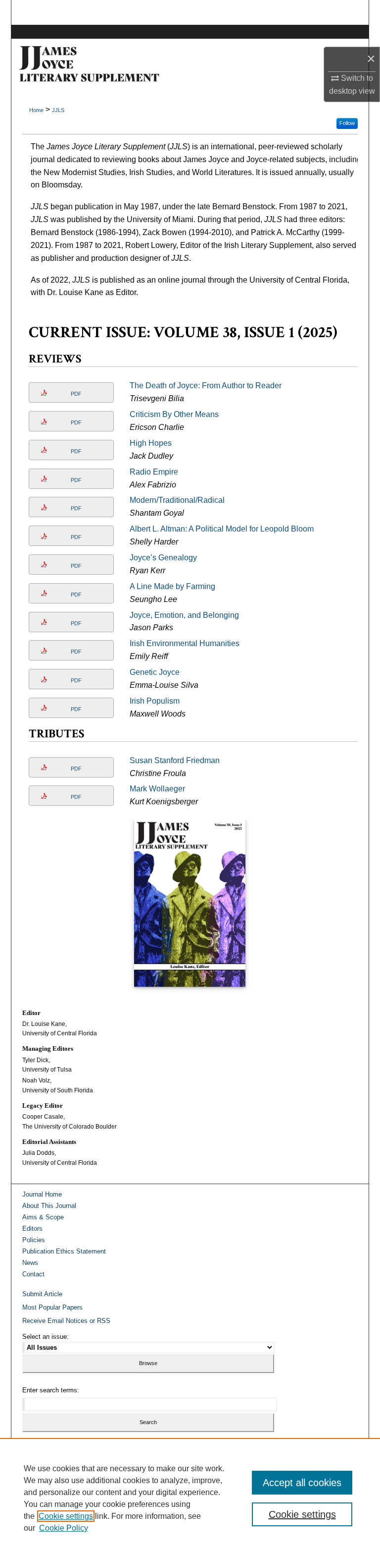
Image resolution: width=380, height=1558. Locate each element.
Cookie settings (66, 1516)
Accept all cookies (302, 1482)
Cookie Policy (63, 1528)
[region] (190, 1498)
